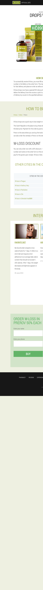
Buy (28, 354)
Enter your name (19, 328)
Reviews (31, 377)
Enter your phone (19, 339)
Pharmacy (22, 377)
